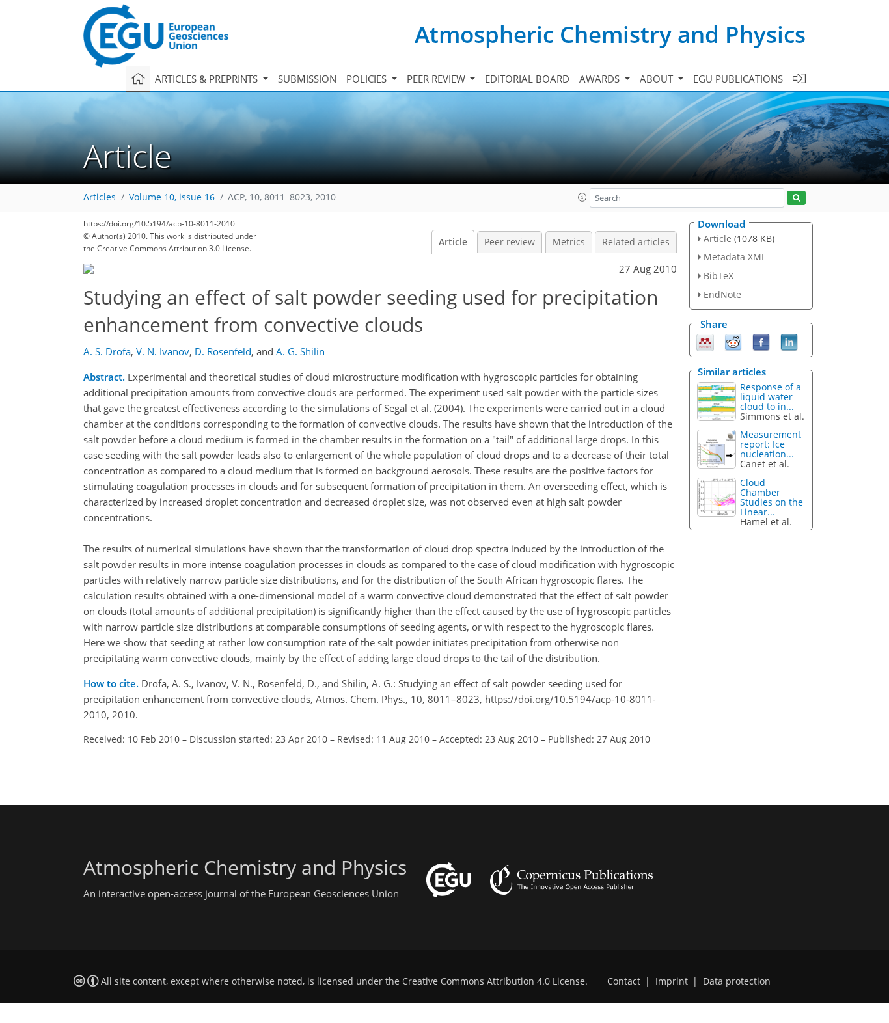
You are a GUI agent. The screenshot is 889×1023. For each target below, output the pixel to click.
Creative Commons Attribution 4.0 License (493, 981)
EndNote (722, 294)
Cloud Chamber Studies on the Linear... (771, 497)
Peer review (509, 242)
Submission (307, 78)
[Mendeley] (705, 341)
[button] (582, 197)
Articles (99, 197)
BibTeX (718, 275)
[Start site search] (796, 198)
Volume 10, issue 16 (172, 197)
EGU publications (738, 78)
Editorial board (527, 78)
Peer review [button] (437, 78)
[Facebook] (761, 341)
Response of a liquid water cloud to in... (770, 397)
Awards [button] (600, 78)
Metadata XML (735, 257)
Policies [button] (367, 78)
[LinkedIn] (789, 341)
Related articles (636, 242)
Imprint (671, 981)
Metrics (569, 242)
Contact (623, 981)
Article (453, 242)
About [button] (658, 78)
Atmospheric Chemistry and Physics (610, 34)
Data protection (737, 981)
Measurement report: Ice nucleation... (770, 444)
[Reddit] (733, 341)
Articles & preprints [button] (207, 78)
